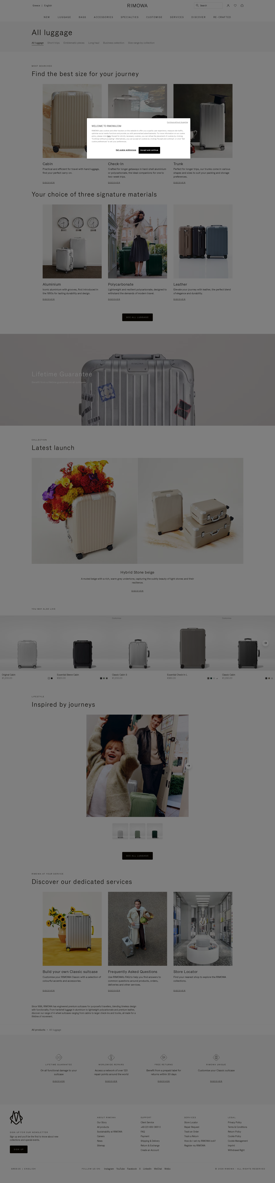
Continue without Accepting (177, 122)
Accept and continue (149, 150)
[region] (138, 138)
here (109, 136)
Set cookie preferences (126, 150)
